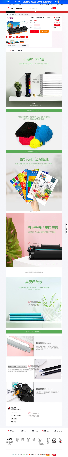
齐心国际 (39, 442)
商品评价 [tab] (14, 50)
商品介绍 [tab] (8, 50)
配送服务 (22, 440)
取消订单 (33, 439)
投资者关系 (48, 440)
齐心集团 (48, 439)
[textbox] (39, 8)
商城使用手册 (17, 439)
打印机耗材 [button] (11, 14)
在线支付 (28, 439)
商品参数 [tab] (20, 50)
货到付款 (28, 440)
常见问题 (17, 441)
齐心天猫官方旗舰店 (40, 443)
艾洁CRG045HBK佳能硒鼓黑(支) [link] (23, 14)
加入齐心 (48, 442)
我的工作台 (47, 4)
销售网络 (48, 441)
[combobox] (39, 8)
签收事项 (22, 439)
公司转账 (28, 441)
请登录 (42, 4)
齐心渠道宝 (39, 441)
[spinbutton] (37, 27)
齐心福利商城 (39, 440)
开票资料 (48, 443)
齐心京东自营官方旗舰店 (41, 444)
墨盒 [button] (15, 14)
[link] (7, 14)
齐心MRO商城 (39, 439)
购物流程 (17, 440)
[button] (35, 27)
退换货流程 (33, 440)
